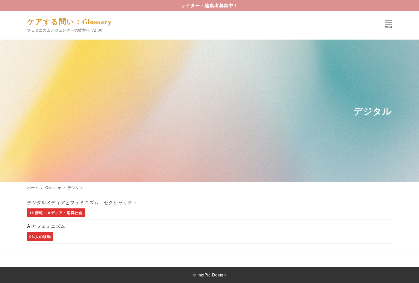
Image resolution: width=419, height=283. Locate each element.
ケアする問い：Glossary (69, 22)
